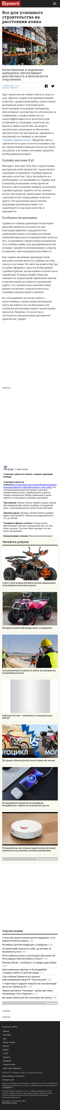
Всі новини (51, 1003)
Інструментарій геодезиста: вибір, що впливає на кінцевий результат (29, 671)
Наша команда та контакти (13, 1076)
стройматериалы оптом (16, 140)
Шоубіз (6, 1050)
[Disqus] (30, 425)
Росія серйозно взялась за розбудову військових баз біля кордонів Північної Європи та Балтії (28, 957)
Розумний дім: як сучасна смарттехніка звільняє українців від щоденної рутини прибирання (29, 849)
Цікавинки (7, 1061)
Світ (4, 1039)
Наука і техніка (9, 1042)
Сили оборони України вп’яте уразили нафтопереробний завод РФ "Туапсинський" (24, 978)
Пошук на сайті (9, 1065)
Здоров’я (6, 1057)
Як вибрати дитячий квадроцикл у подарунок (27, 627)
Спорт (5, 1053)
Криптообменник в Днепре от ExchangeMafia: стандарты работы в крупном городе (24, 971)
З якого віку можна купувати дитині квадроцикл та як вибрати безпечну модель (29, 584)
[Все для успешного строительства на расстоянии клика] (30, 46)
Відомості (14, 88)
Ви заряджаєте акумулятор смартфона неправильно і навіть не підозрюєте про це (25, 804)
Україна (6, 1031)
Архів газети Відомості (12, 1068)
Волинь (6, 1046)
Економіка (7, 1035)
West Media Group (9, 1103)
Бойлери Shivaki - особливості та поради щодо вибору (27, 716)
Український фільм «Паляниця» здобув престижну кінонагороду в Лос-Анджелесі (27, 992)
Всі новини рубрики (46, 858)
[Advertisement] (30, 353)
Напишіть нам (8, 1080)
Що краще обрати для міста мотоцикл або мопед (28, 760)
